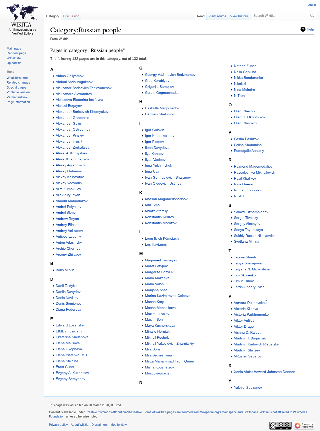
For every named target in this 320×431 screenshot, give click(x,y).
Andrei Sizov (66, 213)
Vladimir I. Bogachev (250, 338)
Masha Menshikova (160, 308)
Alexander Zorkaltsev (72, 147)
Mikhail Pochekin (158, 337)
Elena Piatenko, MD (71, 355)
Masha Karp (154, 302)
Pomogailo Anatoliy (249, 151)
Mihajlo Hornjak (157, 331)
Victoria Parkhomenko (251, 314)
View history (239, 16)
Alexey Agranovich (70, 165)
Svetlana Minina (246, 241)
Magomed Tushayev (161, 260)
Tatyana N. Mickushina (252, 269)
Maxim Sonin (155, 319)
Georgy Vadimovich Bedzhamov (170, 75)
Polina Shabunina (248, 145)
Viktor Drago (244, 326)
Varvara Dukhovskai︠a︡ (251, 303)
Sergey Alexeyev (247, 224)
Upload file (14, 63)
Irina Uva (152, 171)
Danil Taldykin (67, 286)
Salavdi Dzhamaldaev (251, 212)
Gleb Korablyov (157, 81)
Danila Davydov (68, 292)
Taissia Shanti (245, 257)
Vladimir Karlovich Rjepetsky (256, 344)
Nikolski (240, 84)
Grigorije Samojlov (159, 87)
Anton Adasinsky (69, 242)
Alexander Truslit (69, 141)
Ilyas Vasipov (155, 160)
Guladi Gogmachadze (162, 93)
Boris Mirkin (65, 270)
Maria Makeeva (157, 278)
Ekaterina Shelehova (72, 337)
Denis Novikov (67, 298)
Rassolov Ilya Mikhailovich (254, 172)
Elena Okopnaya (69, 349)
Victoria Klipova (246, 309)
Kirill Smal (152, 205)
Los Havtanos (156, 244)
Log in (312, 5)
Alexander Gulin (68, 123)
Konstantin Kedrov (159, 217)
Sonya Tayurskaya (248, 230)
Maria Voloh (154, 284)
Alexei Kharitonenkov (72, 159)
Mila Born (152, 349)
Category (52, 16)
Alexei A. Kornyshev (71, 153)
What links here (17, 78)
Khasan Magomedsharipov (166, 199)
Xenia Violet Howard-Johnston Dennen (264, 372)
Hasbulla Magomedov (162, 108)
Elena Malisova (68, 343)
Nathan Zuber (245, 66)
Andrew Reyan (67, 219)
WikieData (14, 58)
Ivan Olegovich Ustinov (163, 183)
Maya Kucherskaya (160, 325)
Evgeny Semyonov (70, 379)
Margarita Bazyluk (159, 272)
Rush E (240, 196)
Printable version (18, 92)
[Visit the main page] (22, 20)
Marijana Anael (156, 290)
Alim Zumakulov (68, 189)
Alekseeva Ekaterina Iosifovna (79, 100)
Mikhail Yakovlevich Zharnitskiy (169, 343)
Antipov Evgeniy (68, 236)
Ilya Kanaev (154, 154)
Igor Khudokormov (159, 136)
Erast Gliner (65, 367)
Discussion (71, 16)
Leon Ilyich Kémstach (162, 238)
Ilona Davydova (157, 148)
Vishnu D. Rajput (247, 332)
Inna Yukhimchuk (158, 165)
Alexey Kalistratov (70, 177)
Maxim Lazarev (157, 314)
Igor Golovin (154, 130)
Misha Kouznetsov (159, 367)
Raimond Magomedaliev (253, 166)
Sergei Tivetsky (246, 218)
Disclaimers (100, 424)
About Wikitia (79, 424)
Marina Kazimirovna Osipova (167, 296)
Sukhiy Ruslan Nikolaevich (255, 236)
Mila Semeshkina (158, 355)
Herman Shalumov (159, 114)
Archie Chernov (68, 248)
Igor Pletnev (154, 142)
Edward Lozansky (70, 325)
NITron (239, 96)
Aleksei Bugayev (69, 106)
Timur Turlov (244, 281)
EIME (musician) (69, 331)
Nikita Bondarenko (248, 78)
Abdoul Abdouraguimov (74, 82)
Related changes (18, 82)
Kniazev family (156, 211)
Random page (16, 53)
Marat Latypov (156, 266)
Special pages (16, 87)
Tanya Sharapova (248, 263)
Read (200, 16)
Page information (18, 102)
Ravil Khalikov (245, 178)
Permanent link (17, 97)
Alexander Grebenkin (72, 118)
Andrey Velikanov (69, 231)
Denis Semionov (69, 303)
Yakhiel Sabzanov (248, 387)
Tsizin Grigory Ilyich (249, 287)
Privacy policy (58, 424)
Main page (14, 48)
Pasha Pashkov (246, 139)
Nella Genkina (245, 72)
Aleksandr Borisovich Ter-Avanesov (84, 88)
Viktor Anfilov (244, 320)
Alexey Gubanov (69, 171)
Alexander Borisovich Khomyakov (82, 112)
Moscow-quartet (157, 373)
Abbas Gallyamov (70, 76)
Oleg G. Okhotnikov (249, 117)
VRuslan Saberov (248, 356)
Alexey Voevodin (69, 183)
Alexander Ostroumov (73, 129)
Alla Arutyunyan (68, 195)
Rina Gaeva (243, 184)
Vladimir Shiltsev (247, 350)
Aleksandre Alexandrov (74, 94)
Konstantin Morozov (160, 223)
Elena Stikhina (67, 361)
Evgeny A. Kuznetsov (72, 373)
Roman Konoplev (247, 190)
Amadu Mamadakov (72, 201)
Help (310, 29)
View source (217, 16)
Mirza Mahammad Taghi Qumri (169, 361)
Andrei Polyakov (68, 207)
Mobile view (118, 424)
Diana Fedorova (68, 309)
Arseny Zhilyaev (68, 254)
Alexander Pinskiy (70, 135)
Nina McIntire (244, 90)
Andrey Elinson (68, 225)
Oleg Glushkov (245, 123)
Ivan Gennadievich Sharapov (168, 177)
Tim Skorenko (245, 275)
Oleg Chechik (244, 111)
